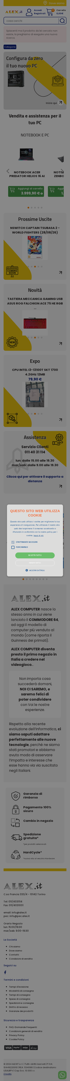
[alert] (35, 540)
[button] (35, 540)
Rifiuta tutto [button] (35, 563)
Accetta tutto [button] (35, 555)
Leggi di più (39, 535)
